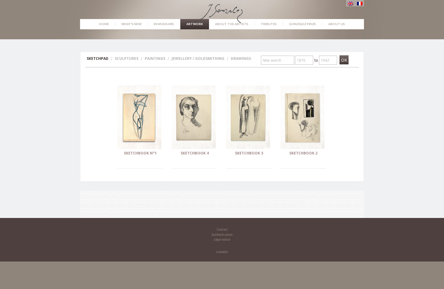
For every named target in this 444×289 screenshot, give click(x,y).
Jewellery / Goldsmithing (198, 58)
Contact (222, 229)
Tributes (269, 23)
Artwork (194, 23)
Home (104, 23)
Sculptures (126, 58)
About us (336, 23)
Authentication (222, 234)
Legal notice (222, 239)
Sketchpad (97, 58)
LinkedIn (222, 252)
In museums (164, 23)
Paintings (155, 58)
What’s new (131, 23)
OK (344, 60)
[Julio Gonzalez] (222, 11)
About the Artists (231, 23)
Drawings (241, 58)
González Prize (302, 23)
